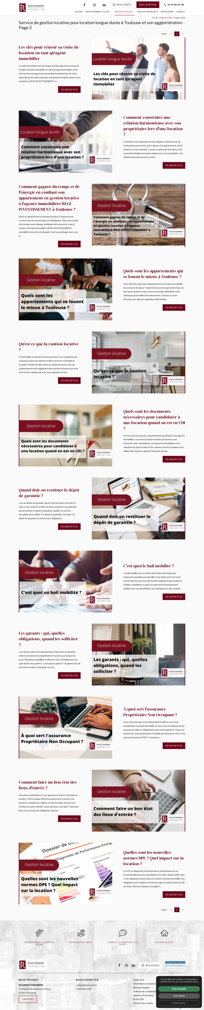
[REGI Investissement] (32, 7)
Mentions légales (142, 987)
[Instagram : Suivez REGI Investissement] (94, 5)
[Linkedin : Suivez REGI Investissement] (104, 5)
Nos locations (148, 4)
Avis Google (152, 965)
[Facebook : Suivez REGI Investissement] (84, 5)
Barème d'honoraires (143, 995)
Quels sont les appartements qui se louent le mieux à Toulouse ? (153, 273)
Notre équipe (167, 12)
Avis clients (123, 4)
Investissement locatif (97, 12)
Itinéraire (28, 999)
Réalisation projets (147, 12)
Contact (181, 12)
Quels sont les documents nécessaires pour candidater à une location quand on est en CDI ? (154, 419)
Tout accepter (179, 989)
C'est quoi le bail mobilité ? (148, 566)
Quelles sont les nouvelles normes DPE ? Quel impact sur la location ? (153, 858)
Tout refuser (179, 996)
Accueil (79, 12)
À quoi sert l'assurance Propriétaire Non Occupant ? (150, 712)
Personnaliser (179, 1003)
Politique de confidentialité (146, 991)
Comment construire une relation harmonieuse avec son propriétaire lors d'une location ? (153, 125)
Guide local (139, 980)
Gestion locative (123, 12)
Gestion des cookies (143, 1003)
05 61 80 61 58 (176, 4)
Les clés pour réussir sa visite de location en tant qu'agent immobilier (49, 52)
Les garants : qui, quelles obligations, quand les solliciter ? (48, 638)
